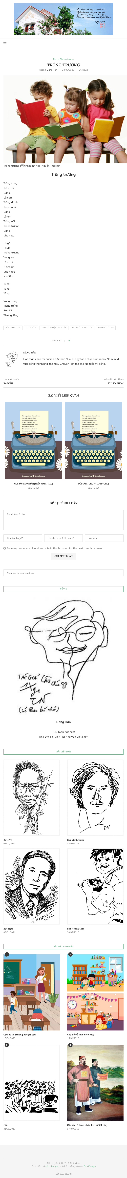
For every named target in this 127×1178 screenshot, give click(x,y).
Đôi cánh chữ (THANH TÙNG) (93, 483)
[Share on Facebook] (74, 340)
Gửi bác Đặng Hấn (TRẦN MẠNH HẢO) (33, 483)
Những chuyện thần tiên (54, 328)
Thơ (54, 59)
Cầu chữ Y (31, 328)
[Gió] (31, 1083)
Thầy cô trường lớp (82, 328)
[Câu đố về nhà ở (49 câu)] (95, 992)
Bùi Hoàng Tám (75, 928)
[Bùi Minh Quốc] (95, 798)
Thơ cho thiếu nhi (67, 59)
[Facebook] (115, 43)
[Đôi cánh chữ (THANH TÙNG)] (93, 440)
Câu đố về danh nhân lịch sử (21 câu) (87, 1125)
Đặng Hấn (52, 69)
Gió (5, 1125)
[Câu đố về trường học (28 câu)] (31, 992)
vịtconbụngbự (52, 1166)
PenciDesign (90, 1166)
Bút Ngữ (8, 928)
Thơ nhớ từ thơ (105, 328)
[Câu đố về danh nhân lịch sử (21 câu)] (95, 1083)
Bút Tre (7, 839)
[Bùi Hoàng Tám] (95, 886)
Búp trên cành (13, 328)
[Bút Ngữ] (31, 886)
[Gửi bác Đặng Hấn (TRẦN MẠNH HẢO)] (33, 440)
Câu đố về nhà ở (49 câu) (80, 1034)
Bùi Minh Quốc (75, 839)
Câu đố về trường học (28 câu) (19, 1034)
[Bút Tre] (31, 798)
